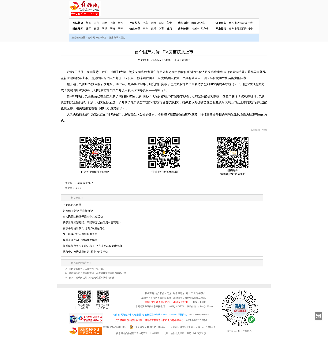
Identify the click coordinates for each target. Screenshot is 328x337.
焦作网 (91, 37)
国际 (104, 22)
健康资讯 (113, 37)
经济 (161, 22)
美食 (169, 22)
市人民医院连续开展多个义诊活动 (83, 216)
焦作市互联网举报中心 (242, 28)
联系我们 (201, 293)
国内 (96, 22)
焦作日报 (183, 22)
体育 (161, 28)
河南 (112, 22)
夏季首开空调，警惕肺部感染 (80, 240)
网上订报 (190, 293)
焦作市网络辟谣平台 (241, 22)
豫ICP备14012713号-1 (196, 320)
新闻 (88, 22)
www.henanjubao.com (199, 314)
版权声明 (149, 293)
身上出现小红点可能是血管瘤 (80, 234)
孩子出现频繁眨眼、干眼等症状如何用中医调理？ (92, 222)
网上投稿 (221, 28)
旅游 (153, 22)
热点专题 (134, 28)
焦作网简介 (178, 293)
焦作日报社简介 (163, 293)
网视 (104, 28)
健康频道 (101, 37)
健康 (169, 28)
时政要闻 (78, 28)
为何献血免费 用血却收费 (78, 210)
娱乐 (153, 28)
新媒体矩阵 (198, 22)
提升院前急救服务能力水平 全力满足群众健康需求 (92, 245)
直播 (96, 28)
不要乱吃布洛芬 (84, 183)
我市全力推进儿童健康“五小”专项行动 (85, 251)
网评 (120, 28)
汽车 (145, 22)
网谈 (112, 28)
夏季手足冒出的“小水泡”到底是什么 (84, 228)
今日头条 (134, 22)
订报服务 (221, 22)
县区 (88, 28)
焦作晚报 (183, 28)
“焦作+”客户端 (199, 28)
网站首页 (78, 22)
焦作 (120, 22)
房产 (145, 28)
